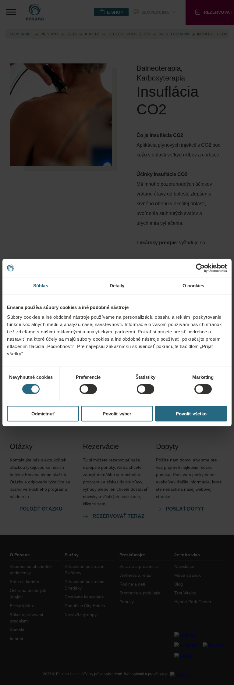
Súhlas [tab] (40, 285)
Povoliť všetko (191, 413)
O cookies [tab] (193, 285)
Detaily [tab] (117, 285)
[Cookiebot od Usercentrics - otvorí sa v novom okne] (200, 268)
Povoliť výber (117, 413)
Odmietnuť (43, 413)
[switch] (88, 389)
